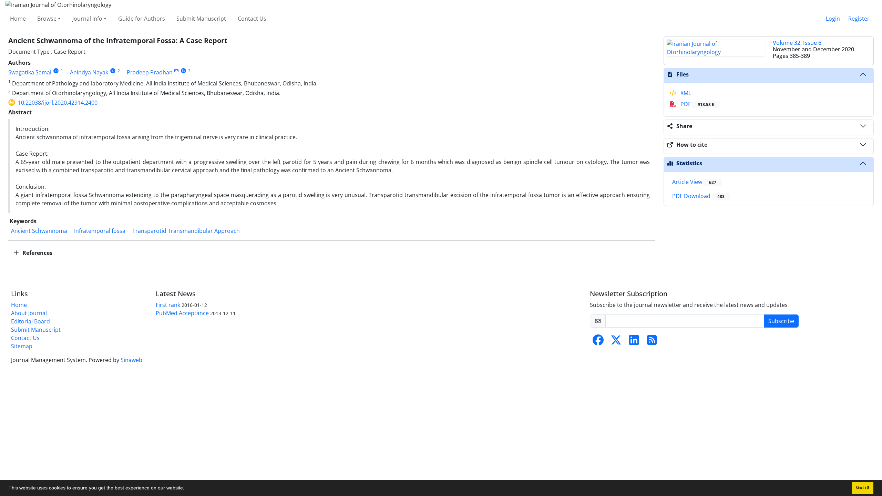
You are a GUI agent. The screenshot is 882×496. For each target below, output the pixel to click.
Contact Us (252, 18)
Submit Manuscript (201, 18)
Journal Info (87, 18)
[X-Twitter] (616, 342)
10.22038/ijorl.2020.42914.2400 (58, 102)
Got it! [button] (862, 487)
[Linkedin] (634, 342)
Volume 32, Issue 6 (797, 42)
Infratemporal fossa (99, 231)
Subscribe (781, 321)
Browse (47, 18)
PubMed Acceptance (182, 313)
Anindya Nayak (89, 72)
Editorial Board (30, 321)
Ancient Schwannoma (39, 231)
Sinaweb (131, 360)
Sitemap (21, 346)
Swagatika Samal (29, 72)
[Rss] (652, 342)
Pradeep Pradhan (150, 72)
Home (18, 18)
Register (859, 18)
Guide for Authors (141, 18)
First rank (168, 305)
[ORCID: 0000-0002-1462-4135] (184, 71)
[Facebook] (598, 342)
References (36, 253)
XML (685, 93)
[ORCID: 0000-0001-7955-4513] (56, 71)
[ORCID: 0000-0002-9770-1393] (113, 71)
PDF (697, 104)
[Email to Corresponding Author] (176, 71)
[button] (187, 489)
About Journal (29, 313)
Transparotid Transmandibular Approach (186, 231)
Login (833, 18)
